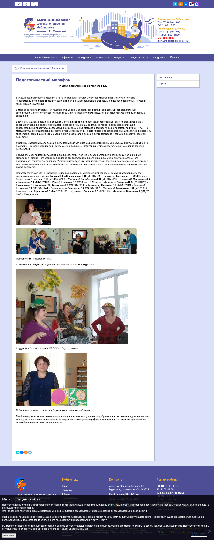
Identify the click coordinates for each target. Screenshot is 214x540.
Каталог (174, 57)
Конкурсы (83, 57)
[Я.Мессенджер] (18, 452)
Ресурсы (158, 57)
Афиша (66, 57)
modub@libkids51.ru (127, 494)
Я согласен (9, 535)
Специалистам (137, 57)
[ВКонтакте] (22, 452)
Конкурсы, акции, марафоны (34, 68)
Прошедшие (58, 68)
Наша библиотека (45, 57)
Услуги (118, 57)
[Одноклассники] (26, 452)
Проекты (101, 57)
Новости (67, 490)
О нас (65, 486)
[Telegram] (30, 452)
